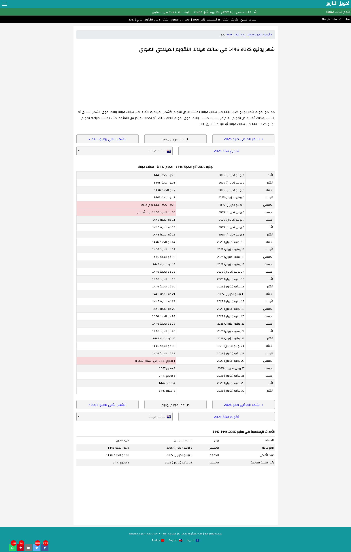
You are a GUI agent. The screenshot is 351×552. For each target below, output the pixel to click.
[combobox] (125, 151)
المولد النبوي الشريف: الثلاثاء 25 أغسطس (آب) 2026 (224, 19)
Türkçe (156, 540)
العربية (191, 540)
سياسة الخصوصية (213, 534)
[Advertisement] (175, 81)
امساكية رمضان (168, 534)
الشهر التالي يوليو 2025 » (107, 139)
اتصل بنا (182, 534)
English (174, 540)
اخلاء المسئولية (195, 534)
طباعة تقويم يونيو (176, 139)
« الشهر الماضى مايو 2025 (243, 139)
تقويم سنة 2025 (226, 151)
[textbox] (125, 151)
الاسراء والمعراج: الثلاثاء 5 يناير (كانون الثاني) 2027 (159, 19)
